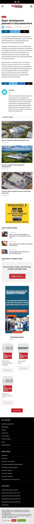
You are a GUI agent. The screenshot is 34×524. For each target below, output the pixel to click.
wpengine (8, 27)
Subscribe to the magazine (8, 461)
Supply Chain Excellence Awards (10, 489)
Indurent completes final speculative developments (13, 166)
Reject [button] (13, 520)
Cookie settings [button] (6, 520)
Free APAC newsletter (7, 476)
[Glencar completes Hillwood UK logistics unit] (17, 129)
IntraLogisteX (5, 504)
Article (4, 16)
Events (3, 442)
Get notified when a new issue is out (11, 479)
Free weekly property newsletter (10, 467)
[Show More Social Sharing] (30, 31)
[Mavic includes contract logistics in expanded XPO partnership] (5, 243)
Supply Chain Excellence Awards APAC (11, 498)
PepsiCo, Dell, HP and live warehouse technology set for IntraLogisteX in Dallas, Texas (20, 236)
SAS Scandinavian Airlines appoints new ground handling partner (19, 252)
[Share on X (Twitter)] (15, 31)
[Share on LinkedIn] (6, 31)
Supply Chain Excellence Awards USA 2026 (7, 363)
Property (4, 430)
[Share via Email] (24, 31)
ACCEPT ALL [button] (22, 520)
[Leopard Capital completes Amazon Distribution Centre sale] (17, 180)
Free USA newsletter (7, 470)
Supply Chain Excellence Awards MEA (11, 495)
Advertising (4, 455)
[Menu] (3, 6)
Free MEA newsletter (7, 473)
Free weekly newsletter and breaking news (12, 464)
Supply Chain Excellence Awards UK (7, 395)
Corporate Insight (6, 439)
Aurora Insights (5, 436)
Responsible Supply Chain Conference (11, 501)
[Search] (31, 6)
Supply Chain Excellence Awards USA (11, 492)
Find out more (7, 370)
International (5, 433)
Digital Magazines (6, 445)
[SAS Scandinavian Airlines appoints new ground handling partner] (5, 251)
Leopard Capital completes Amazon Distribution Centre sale (16, 192)
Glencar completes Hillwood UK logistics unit (15, 140)
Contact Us (4, 458)
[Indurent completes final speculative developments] (17, 154)
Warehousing (5, 427)
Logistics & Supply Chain (8, 424)
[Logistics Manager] (17, 6)
